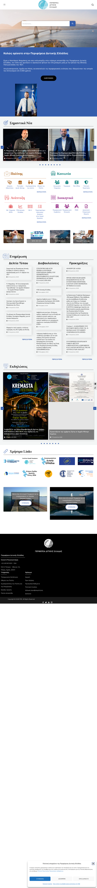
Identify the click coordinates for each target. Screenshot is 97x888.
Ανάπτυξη (18, 198)
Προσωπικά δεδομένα (32, 584)
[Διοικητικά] (53, 197)
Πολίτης (17, 174)
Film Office (76, 186)
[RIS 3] (30, 206)
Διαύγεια (28, 594)
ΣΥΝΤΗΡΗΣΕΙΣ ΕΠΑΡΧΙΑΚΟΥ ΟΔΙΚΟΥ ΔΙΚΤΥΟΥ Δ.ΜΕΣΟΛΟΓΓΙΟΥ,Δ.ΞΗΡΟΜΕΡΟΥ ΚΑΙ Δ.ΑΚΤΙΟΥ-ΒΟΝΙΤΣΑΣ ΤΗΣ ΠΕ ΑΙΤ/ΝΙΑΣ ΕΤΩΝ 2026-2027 (78, 345)
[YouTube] (49, 601)
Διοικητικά (65, 198)
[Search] (72, 23)
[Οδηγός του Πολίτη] (41, 182)
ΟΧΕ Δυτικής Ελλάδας (43, 290)
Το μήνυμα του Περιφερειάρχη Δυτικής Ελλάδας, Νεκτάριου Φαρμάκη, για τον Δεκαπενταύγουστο (18, 316)
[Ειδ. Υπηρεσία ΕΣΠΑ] (11, 206)
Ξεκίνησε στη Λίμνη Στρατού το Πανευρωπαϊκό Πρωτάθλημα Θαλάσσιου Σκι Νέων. (16, 303)
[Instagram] (51, 601)
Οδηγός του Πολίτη (7, 580)
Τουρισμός (67, 186)
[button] (93, 864)
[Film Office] (76, 182)
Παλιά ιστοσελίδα (7, 593)
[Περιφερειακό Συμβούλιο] (57, 206)
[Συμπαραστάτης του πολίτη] (30, 182)
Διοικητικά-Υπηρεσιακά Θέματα (86, 212)
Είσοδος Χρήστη (6, 590)
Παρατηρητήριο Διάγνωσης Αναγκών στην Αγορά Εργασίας (40, 214)
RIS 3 (30, 210)
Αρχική (27, 577)
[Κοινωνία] (53, 173)
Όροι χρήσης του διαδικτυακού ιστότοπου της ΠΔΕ (66, 884)
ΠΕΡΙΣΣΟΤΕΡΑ (27, 339)
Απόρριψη (61, 879)
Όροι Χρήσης (29, 580)
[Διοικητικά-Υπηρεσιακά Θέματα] (86, 206)
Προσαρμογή (84, 879)
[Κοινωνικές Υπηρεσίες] (57, 182)
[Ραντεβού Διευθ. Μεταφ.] (20, 182)
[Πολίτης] (6, 173)
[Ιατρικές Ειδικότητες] (10, 182)
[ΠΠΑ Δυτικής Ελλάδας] (20, 206)
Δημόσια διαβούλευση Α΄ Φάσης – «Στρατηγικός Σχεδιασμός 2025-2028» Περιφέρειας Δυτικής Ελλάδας (48, 301)
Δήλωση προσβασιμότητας (34, 590)
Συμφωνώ (40, 879)
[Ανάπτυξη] (6, 197)
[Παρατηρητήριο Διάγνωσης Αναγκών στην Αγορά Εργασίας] (40, 206)
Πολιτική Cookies (47, 884)
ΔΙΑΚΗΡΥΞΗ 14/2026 (73, 268)
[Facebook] (43, 601)
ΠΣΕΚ (76, 210)
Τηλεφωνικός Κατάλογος (9, 577)
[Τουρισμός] (67, 182)
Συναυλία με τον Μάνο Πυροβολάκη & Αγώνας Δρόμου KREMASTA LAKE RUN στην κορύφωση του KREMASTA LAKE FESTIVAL (24, 431)
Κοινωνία (64, 174)
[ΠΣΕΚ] (76, 206)
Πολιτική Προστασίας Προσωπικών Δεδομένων (50, 871)
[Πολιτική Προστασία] (86, 182)
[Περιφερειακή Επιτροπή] (67, 206)
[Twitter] (46, 601)
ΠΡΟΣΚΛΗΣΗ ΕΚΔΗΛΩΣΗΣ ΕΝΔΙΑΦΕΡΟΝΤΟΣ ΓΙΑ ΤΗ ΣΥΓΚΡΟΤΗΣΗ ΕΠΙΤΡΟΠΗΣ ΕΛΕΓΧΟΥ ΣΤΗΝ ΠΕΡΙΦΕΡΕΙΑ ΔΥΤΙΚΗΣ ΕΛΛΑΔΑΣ (76, 282)
